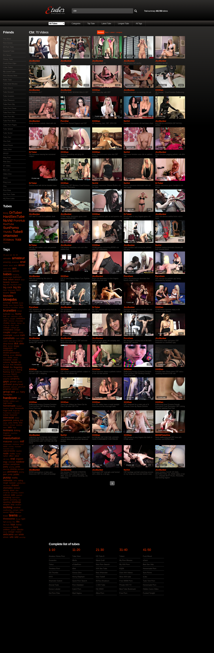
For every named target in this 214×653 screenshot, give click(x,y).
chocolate (19, 321)
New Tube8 (100, 577)
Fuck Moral (147, 556)
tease (5, 516)
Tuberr (122, 556)
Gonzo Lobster (54, 589)
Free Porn (123, 593)
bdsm (11, 279)
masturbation (11, 438)
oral (12, 458)
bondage (7, 303)
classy (19, 323)
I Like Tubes (8, 67)
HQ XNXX (100, 589)
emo (5, 358)
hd (19, 398)
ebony (18, 355)
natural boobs (9, 451)
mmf (22, 444)
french (14, 374)
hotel (12, 408)
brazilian (14, 307)
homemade (9, 405)
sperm (6, 500)
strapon (6, 504)
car (8, 316)
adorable (7, 258)
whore (6, 537)
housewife (19, 408)
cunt (17, 338)
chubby (6, 323)
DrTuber (15, 212)
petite (17, 467)
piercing (6, 469)
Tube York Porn (149, 581)
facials (14, 362)
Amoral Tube (54, 585)
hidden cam (14, 401)
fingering (18, 367)
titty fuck (6, 525)
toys (13, 524)
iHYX (51, 577)
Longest (119, 32)
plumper (21, 469)
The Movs (7, 39)
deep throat (8, 344)
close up (6, 325)
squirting (7, 502)
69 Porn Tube (8, 47)
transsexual (7, 527)
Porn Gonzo (8, 43)
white (21, 534)
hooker (19, 406)
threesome (9, 518)
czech (5, 341)
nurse (18, 454)
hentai (6, 401)
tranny (19, 525)
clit (24, 323)
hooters (6, 408)
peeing (11, 467)
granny (15, 389)
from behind (8, 376)
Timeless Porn (54, 568)
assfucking (7, 271)
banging (16, 275)
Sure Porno (147, 573)
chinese (11, 321)
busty (18, 313)
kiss (20, 423)
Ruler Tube (7, 80)
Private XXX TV (125, 585)
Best (106, 32)
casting (6, 319)
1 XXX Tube (100, 585)
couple (6, 332)
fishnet (13, 370)
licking (17, 430)
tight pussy (7, 522)
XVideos (8, 239)
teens (13, 515)
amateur (18, 258)
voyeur (18, 532)
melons (16, 442)
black (13, 292)
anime (5, 265)
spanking (7, 497)
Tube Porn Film (9, 112)
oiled (17, 456)
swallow (16, 507)
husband (16, 413)
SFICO (5, 153)
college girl (15, 328)
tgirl (20, 516)
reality (15, 478)
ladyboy (19, 425)
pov (5, 474)
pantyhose (15, 464)
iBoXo (74, 560)
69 (17, 255)
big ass (6, 284)
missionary (7, 444)
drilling (6, 355)
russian (12, 483)
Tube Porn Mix (8, 117)
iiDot (74, 568)
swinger (16, 510)
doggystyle (8, 348)
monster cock (8, 449)
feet (11, 365)
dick (16, 343)
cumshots (9, 338)
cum (22, 335)
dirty (5, 346)
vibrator (20, 530)
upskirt (13, 530)
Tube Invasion (8, 96)
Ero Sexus (7, 55)
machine (14, 433)
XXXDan (96, 90)
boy (21, 305)
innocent (13, 415)
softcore (6, 495)
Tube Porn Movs (9, 121)
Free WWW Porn (126, 581)
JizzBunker (34, 61)
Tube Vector (8, 133)
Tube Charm (8, 88)
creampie (7, 335)
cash (20, 316)
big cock (7, 287)
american (15, 262)
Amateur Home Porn (57, 556)
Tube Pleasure (8, 100)
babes (7, 274)
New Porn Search (103, 564)
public (16, 474)
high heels (7, 403)
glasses (14, 387)
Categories (76, 23)
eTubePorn (76, 564)
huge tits (16, 411)
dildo (21, 343)
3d (14, 255)
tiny (14, 522)
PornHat (65, 121)
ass (14, 268)
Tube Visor (76, 556)
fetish (6, 367)
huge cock (7, 410)
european (7, 360)
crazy (21, 332)
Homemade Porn (149, 568)
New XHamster (102, 573)
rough (5, 483)
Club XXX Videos (126, 573)
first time (6, 370)
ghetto (19, 382)
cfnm (5, 321)
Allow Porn (100, 593)
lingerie (6, 433)
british (21, 307)
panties (6, 464)
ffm (11, 367)
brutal (19, 311)
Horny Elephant (78, 577)
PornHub (19, 220)
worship (22, 537)
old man (6, 459)
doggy (16, 346)
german (13, 382)
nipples (19, 451)
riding (20, 480)
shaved (15, 485)
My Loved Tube (9, 71)
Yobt (18, 239)
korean (12, 425)
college (6, 327)
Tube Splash (8, 129)
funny (15, 376)
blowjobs (10, 299)
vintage (11, 532)
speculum (16, 497)
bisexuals (11, 290)
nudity (12, 454)
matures (7, 441)
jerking (16, 420)
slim (17, 490)
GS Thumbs (53, 573)
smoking (14, 493)
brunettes (9, 310)
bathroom (17, 277)
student (18, 505)
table (21, 510)
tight (23, 519)
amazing (7, 262)
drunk (12, 355)
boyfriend (6, 307)
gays (6, 381)
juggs (5, 423)
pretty (10, 474)
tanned (6, 512)
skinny (6, 490)
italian (17, 418)
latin (10, 427)
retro (15, 481)
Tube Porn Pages (10, 125)
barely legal (7, 277)
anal (22, 261)
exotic (15, 360)
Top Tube (91, 23)
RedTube (8, 224)
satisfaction (21, 483)
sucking (7, 507)
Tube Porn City (9, 104)
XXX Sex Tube (101, 568)
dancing (12, 341)
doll (15, 348)
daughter (19, 341)
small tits (6, 493)
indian (6, 415)
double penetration (11, 353)
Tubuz (51, 564)
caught (12, 319)
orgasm (19, 459)
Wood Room (8, 145)
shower (17, 488)
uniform (6, 530)
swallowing (7, 510)
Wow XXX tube (125, 577)
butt (4, 316)
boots (21, 303)
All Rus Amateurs (102, 581)
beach (17, 280)
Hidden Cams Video (151, 589)
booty (5, 305)
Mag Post (7, 158)
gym (17, 392)
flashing (6, 372)
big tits (17, 287)
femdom (17, 365)
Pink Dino (7, 162)
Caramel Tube (8, 51)
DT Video (6, 166)
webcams (8, 534)
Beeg (5, 213)
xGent (145, 560)
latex (5, 427)
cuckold (16, 335)
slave (12, 490)
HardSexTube (14, 216)
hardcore (10, 398)
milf (22, 441)
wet (16, 534)
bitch (18, 290)
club (12, 325)
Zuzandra (52, 560)
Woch (5, 178)
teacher (18, 512)
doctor (10, 346)
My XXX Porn (124, 564)
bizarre (6, 293)
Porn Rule (7, 190)
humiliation (7, 413)
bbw (5, 279)
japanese (7, 420)
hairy (22, 392)
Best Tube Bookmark (127, 589)
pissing (13, 469)
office (11, 456)
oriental (11, 462)
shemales (8, 488)
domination (8, 350)
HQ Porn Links (8, 198)
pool (4, 472)
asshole (15, 271)
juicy (10, 423)
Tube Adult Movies (10, 84)
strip (12, 504)
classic (13, 323)
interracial (8, 417)
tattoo (12, 512)
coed (17, 325)
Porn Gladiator (78, 585)
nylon (5, 456)
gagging (6, 379)
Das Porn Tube (9, 194)
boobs (15, 302)
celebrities (20, 319)
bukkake (7, 314)
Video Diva (7, 149)
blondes (8, 295)
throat (18, 519)
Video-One (7, 174)
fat (19, 362)
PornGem (128, 276)
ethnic (15, 358)
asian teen (7, 269)
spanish (19, 495)
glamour (6, 387)
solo (13, 495)
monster (18, 446)
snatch (21, 493)
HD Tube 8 (100, 556)
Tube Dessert (8, 92)
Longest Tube (123, 23)
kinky (15, 423)
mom (5, 446)
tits (17, 521)
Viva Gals (7, 141)
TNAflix (7, 231)
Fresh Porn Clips (9, 63)
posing (21, 472)
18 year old (7, 255)
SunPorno (11, 228)
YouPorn (6, 243)
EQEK (121, 568)
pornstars (12, 471)
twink (15, 527)
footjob (18, 372)
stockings (16, 502)
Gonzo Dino (77, 573)
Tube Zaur (7, 137)
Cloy (5, 186)
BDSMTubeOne (162, 435)
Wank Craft (100, 560)
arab (15, 265)
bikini (5, 290)
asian (21, 265)
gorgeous (7, 389)
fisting (19, 370)
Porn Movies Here (10, 76)
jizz (21, 420)
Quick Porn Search (79, 581)
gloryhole (21, 387)
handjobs (7, 394)
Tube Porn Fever (9, 108)
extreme (6, 362)
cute (22, 338)
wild (16, 537)
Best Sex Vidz (148, 564)
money (11, 446)
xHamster (10, 236)
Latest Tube (106, 23)
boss (11, 305)
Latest (112, 32)
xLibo (145, 577)
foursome (7, 374)
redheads (7, 480)
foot (12, 372)
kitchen (6, 425)
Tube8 (18, 232)
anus (11, 265)
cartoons (14, 316)
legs (14, 427)
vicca (5, 532)
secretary (6, 485)
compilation (8, 330)
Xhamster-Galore (55, 581)
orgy (5, 462)
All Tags (139, 23)
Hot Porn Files (54, 593)
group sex (9, 391)
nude (6, 453)
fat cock (6, 365)
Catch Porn (76, 589)
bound (16, 305)
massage (7, 435)
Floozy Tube (8, 59)
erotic (10, 357)
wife (11, 537)
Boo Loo (6, 170)
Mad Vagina (77, 593)
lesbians (8, 430)
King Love (7, 182)
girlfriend (7, 384)
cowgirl (14, 332)
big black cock (15, 285)
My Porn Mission (125, 560)
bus (13, 314)
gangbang (14, 379)
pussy (7, 477)
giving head (18, 384)
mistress (16, 444)
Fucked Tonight (149, 593)
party (5, 466)
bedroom (15, 282)
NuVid (8, 220)
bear (23, 280)
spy (19, 500)
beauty (6, 282)
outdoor (20, 461)
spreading (13, 500)
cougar (17, 330)
